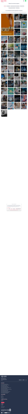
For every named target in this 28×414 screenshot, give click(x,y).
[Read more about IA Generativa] (17, 120)
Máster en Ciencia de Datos (10, 277)
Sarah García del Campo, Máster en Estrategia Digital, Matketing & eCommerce (4, 114)
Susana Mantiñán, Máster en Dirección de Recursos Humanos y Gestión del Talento (23, 284)
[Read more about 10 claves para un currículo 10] (24, 305)
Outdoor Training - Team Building (4, 351)
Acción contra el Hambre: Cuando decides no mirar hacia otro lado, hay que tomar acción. (23, 187)
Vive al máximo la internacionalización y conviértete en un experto (10, 144)
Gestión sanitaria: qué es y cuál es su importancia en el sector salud (4, 55)
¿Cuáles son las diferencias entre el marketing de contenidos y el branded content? (10, 202)
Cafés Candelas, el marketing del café (23, 351)
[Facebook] (23, 380)
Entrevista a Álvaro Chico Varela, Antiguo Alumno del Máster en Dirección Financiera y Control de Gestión (10, 313)
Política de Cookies (2, 407)
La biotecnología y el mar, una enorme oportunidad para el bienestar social (10, 181)
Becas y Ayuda (2, 396)
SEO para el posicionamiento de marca (4, 166)
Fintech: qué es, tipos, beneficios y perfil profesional (17, 41)
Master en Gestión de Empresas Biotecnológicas (5, 392)
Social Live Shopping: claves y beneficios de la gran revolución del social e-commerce (23, 40)
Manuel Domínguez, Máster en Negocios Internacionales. (4, 122)
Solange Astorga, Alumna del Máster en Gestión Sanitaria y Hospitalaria (10, 343)
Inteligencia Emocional (3, 129)
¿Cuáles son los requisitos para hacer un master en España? (4, 107)
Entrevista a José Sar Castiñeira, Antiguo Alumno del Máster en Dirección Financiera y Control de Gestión (10, 298)
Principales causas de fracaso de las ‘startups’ (10, 115)
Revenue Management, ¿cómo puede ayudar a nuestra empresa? (17, 195)
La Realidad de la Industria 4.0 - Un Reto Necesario (23, 218)
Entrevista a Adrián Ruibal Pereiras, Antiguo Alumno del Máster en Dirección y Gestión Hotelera (23, 298)
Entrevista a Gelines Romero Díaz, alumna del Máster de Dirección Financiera (10, 373)
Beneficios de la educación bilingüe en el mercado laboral (10, 63)
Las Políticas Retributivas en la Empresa (17, 129)
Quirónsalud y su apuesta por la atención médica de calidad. (4, 247)
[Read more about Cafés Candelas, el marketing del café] (24, 349)
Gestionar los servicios (8, 207)
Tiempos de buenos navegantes (23, 174)
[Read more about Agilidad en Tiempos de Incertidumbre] (4, 172)
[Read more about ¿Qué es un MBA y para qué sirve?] (24, 224)
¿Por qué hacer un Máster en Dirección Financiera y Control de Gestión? (4, 144)
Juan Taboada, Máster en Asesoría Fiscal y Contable (23, 314)
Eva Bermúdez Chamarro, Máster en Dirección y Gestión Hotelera (10, 291)
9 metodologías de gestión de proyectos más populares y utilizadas (23, 255)
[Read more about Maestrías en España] (17, 261)
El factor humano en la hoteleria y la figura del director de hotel (10, 307)
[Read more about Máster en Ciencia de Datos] (11, 275)
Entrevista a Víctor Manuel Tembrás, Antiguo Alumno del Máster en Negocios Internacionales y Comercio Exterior (10, 158)
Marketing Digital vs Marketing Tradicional (4, 255)
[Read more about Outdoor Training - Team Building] (4, 349)
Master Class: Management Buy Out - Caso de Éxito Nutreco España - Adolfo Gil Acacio (4, 195)
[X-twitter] (25, 380)
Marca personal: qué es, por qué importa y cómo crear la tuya (17, 92)
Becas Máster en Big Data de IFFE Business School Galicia (10, 285)
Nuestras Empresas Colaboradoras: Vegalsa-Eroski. (10, 129)
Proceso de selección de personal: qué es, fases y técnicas (4, 92)
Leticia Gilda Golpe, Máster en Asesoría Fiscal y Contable (17, 188)
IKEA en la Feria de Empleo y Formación (17, 344)
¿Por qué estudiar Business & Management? (17, 255)
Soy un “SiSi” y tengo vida (17, 152)
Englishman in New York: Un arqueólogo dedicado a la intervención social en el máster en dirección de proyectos (17, 305)
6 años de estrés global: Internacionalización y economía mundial (4, 181)
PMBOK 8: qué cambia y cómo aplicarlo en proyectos (17, 56)
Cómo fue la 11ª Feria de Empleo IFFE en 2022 (17, 166)
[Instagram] (22, 380)
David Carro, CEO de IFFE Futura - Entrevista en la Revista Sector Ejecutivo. (17, 158)
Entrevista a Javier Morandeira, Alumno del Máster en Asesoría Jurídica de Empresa (4, 365)
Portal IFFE (2, 400)
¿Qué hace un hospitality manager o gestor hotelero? (23, 240)
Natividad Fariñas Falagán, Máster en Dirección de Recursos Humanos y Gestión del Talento (4, 291)
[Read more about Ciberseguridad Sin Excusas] (4, 216)
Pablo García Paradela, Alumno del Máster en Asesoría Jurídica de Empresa (17, 336)
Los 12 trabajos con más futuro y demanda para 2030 (10, 85)
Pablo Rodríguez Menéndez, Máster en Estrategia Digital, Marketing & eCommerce (10, 217)
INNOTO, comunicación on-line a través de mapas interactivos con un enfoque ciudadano (4, 320)
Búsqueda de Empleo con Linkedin (17, 137)
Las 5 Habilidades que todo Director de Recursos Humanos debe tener (10, 188)
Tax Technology (16, 174)
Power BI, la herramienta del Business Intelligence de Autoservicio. (10, 262)
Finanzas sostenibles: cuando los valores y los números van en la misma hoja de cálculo (10, 77)
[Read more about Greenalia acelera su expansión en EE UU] (4, 224)
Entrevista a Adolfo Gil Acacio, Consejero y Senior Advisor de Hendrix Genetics (23, 181)
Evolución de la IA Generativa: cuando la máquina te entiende (4, 77)
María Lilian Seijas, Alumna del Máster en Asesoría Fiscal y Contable (17, 328)
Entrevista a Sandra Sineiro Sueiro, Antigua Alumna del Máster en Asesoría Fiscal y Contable (17, 291)
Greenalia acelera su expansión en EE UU (4, 225)
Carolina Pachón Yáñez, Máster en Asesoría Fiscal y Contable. (23, 114)
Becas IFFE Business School (4, 285)
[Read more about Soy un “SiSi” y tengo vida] (17, 150)
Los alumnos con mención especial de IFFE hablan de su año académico (23, 365)
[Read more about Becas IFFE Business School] (4, 283)
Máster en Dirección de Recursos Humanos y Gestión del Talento (6, 389)
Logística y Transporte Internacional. (3, 137)
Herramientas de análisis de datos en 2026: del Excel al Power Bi (23, 62)
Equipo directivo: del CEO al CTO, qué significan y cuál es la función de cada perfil (20, 19)
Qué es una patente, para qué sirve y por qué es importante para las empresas (10, 92)
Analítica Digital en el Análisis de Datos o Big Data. (10, 137)
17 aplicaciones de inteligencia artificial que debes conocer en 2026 (17, 85)
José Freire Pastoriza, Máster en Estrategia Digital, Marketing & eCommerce (23, 203)
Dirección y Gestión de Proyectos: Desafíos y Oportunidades (23, 107)
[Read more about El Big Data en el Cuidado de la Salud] (11, 194)
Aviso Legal (2, 405)
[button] (23, 1)
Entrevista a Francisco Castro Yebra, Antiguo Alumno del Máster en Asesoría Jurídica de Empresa (17, 313)
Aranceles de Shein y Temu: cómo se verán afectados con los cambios (17, 70)
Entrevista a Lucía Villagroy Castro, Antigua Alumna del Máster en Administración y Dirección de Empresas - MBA (17, 268)
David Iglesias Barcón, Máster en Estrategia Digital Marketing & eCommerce (17, 240)
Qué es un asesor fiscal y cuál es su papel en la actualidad (17, 62)
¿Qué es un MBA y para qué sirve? (23, 225)
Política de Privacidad (3, 406)
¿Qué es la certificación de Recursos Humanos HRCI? (4, 210)
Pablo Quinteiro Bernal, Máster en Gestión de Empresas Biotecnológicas (10, 70)
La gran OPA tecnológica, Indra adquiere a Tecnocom (23, 321)
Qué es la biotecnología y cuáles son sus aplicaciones (23, 99)
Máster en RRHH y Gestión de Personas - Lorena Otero (17, 321)
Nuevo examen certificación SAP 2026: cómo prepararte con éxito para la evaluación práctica (23, 47)
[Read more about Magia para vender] (24, 342)
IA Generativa (16, 122)
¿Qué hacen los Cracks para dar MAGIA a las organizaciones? (17, 299)
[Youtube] (20, 380)
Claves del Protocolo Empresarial (10, 351)
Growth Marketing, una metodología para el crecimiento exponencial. (10, 107)
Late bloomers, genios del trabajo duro (4, 152)
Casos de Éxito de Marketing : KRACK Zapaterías (10, 321)
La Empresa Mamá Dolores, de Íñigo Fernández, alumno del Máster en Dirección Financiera (4, 372)
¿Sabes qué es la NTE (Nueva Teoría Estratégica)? (17, 351)
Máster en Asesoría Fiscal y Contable (4, 385)
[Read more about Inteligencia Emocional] (4, 128)
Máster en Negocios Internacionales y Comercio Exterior (5, 391)
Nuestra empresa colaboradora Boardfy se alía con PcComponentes (17, 232)
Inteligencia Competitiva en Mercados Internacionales (10, 328)
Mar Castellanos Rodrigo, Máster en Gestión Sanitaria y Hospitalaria (4, 158)
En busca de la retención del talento (10, 225)
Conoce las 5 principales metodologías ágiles (17, 203)
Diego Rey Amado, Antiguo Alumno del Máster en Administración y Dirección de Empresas (23, 269)
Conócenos (2, 395)
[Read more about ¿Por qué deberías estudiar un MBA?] (24, 209)
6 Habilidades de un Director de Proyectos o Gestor (23, 137)
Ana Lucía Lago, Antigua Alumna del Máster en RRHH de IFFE (4, 328)
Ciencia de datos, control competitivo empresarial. (23, 277)
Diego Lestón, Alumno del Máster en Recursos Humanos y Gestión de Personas (4, 343)
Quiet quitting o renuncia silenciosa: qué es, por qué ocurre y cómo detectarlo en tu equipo (7, 33)
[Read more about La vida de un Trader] (4, 357)
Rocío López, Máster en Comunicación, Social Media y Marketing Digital (23, 373)
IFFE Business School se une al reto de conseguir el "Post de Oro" (4, 232)
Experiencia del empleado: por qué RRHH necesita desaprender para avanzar (23, 32)
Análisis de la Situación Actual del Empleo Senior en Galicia (4, 188)
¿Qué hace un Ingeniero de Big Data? (16, 211)
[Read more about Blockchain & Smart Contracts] (24, 142)
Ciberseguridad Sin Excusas (4, 218)
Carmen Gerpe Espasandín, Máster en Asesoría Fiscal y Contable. (17, 114)
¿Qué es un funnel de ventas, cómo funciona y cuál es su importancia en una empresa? (23, 25)
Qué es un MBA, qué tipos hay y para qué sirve (10, 100)
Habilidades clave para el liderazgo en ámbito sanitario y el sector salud (17, 218)
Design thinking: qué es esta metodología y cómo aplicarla (4, 70)
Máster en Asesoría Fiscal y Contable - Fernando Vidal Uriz (10, 358)
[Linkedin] (19, 380)
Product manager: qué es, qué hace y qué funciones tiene (4, 63)
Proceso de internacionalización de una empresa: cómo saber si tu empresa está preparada (4, 40)
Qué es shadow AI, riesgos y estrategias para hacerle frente (17, 33)
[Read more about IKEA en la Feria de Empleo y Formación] (17, 342)
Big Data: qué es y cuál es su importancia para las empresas (23, 92)
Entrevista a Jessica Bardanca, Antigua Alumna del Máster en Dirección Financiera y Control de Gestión (4, 202)
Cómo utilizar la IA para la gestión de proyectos (23, 56)
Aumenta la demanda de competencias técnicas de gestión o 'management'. (10, 255)
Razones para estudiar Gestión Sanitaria (10, 248)
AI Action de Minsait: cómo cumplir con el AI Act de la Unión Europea (23, 70)
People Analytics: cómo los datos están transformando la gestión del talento (10, 40)
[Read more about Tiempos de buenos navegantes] (24, 172)
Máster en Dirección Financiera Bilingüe (4, 388)
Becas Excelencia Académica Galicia (17, 277)
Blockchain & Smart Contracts (23, 144)
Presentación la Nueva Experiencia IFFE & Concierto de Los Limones (23, 158)
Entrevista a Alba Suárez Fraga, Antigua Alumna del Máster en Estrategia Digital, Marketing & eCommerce (23, 291)
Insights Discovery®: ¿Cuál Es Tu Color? (23, 233)
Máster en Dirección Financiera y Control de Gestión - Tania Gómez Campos (4, 336)
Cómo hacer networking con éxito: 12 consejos (4, 100)
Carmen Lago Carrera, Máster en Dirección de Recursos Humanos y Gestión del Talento (17, 284)
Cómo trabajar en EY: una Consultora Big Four (23, 196)
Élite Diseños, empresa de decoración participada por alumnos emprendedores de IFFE (17, 364)
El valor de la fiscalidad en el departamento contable (16, 107)
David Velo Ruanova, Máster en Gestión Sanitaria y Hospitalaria (10, 173)
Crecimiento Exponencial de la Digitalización (17, 248)
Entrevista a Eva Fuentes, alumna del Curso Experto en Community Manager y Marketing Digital (17, 372)
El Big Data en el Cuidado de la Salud (10, 196)
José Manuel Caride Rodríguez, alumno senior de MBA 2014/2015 (10, 336)
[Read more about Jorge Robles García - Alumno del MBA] (24, 357)
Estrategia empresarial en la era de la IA (10, 122)
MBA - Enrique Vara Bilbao (23, 336)
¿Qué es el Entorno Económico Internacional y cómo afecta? (17, 99)
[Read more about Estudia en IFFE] (4, 261)
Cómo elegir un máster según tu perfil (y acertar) (23, 78)
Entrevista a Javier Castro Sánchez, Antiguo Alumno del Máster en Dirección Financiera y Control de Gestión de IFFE (4, 269)
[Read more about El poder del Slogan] (24, 261)
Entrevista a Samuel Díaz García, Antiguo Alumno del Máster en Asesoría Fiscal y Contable (10, 151)
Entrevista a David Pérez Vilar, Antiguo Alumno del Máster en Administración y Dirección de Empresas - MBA (4, 298)
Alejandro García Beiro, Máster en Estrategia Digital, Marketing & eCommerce (10, 232)
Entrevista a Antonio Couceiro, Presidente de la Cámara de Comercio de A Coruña (4, 313)
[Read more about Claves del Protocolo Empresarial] (11, 349)
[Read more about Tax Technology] (17, 172)
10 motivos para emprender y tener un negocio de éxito (4, 48)
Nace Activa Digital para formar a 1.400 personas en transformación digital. (23, 121)
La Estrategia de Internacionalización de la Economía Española (17, 144)
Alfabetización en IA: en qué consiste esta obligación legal (17, 78)
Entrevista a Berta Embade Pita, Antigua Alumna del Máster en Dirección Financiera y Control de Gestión (10, 269)
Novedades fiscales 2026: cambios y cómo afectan (17, 48)
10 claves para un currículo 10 (23, 307)
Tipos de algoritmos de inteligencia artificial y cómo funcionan (4, 85)
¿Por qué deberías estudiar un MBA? (23, 211)
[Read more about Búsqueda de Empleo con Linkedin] (17, 135)
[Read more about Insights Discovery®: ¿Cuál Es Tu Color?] (24, 231)
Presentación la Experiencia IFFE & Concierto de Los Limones (10, 166)
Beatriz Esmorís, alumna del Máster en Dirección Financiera (23, 329)
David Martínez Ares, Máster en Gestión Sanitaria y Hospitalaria (23, 151)
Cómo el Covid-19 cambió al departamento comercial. (4, 277)
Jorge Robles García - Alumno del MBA (23, 358)
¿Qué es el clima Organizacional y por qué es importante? (17, 225)
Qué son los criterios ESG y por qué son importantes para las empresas (10, 48)
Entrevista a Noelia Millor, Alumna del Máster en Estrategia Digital (17, 358)
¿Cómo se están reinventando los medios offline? (3, 307)
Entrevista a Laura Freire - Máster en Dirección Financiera (10, 366)
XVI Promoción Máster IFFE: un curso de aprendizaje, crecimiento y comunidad (17, 25)
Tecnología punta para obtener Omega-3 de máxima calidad (23, 166)
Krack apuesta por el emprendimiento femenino (4, 240)
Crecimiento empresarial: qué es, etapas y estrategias (23, 85)
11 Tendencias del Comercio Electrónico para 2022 (23, 247)
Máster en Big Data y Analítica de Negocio (4, 386)
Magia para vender (23, 344)
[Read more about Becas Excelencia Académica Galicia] (17, 275)
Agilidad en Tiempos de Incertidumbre (4, 174)
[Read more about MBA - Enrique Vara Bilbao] (24, 334)
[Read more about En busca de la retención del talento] (11, 224)
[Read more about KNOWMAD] (24, 128)
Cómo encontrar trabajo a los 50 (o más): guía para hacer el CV (10, 55)
